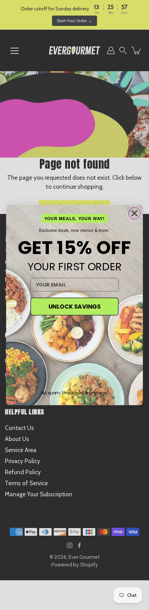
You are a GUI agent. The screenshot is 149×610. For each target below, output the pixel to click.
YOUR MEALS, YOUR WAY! (74, 218)
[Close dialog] (134, 213)
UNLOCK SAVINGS (74, 306)
